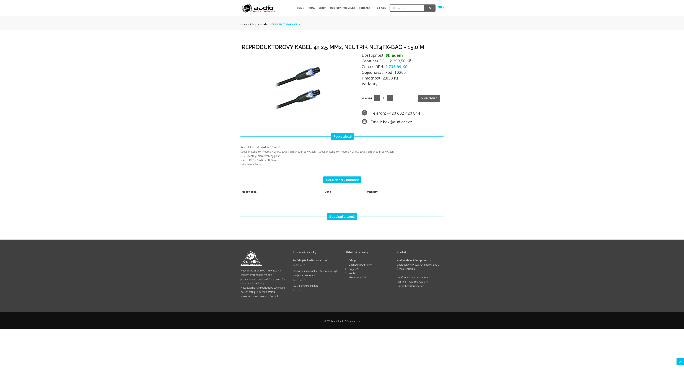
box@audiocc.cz (397, 121)
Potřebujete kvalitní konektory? (310, 260)
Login (382, 8)
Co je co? (354, 269)
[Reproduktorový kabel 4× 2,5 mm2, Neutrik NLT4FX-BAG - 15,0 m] (299, 85)
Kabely (263, 24)
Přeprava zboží (357, 277)
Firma (311, 7)
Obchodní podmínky (342, 7)
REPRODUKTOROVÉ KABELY (285, 24)
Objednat (430, 98)
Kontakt (364, 7)
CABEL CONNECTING (305, 286)
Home (300, 7)
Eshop (322, 7)
